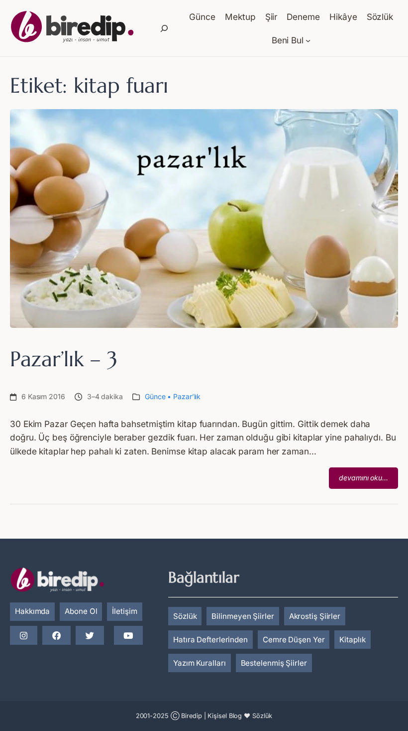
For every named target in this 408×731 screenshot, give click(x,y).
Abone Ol (81, 611)
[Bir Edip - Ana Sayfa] (72, 28)
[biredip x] (90, 636)
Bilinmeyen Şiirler (242, 616)
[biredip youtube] (128, 636)
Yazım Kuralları (199, 663)
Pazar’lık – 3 (63, 359)
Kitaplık (352, 639)
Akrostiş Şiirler (314, 616)
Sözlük (185, 616)
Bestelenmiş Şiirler (274, 663)
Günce (155, 396)
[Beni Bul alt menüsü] (308, 39)
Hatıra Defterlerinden (210, 639)
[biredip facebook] (56, 636)
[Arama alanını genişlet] (164, 28)
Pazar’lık (187, 396)
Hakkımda (32, 611)
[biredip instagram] (23, 636)
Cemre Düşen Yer (294, 639)
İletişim (124, 611)
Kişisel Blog (224, 716)
